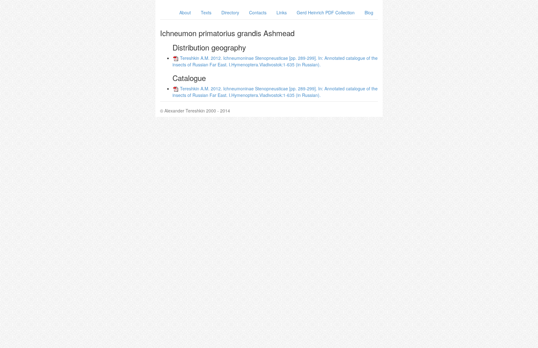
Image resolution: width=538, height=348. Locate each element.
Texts (206, 12)
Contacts (258, 12)
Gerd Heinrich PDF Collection (326, 12)
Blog (369, 12)
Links (281, 12)
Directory (230, 12)
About (185, 12)
